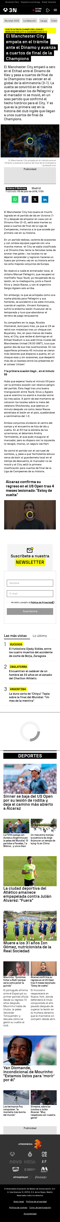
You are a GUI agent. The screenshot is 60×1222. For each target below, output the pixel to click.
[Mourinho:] (16, 968)
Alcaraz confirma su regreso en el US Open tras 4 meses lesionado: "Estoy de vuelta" (30, 488)
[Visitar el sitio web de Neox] (44, 1154)
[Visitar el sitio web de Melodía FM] (44, 1169)
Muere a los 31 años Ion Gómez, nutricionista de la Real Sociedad (27, 947)
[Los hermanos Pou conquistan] (16, 1097)
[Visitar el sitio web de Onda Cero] (16, 1169)
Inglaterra (18, 666)
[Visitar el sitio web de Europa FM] (30, 1169)
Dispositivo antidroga (30, 2)
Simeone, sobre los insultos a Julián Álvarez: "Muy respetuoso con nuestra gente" (43, 1112)
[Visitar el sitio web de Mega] (30, 1161)
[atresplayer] (48, 10)
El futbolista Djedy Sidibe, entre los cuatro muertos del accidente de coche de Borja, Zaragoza (30, 652)
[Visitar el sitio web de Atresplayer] (22, 1177)
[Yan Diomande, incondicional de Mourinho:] (30, 1050)
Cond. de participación (40, 1207)
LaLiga (43, 20)
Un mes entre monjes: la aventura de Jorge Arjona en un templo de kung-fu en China (43, 839)
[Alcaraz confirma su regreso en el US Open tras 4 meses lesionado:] (44, 968)
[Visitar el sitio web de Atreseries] (44, 1161)
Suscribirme (30, 611)
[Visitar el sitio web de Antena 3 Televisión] (16, 1154)
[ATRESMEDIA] (30, 1144)
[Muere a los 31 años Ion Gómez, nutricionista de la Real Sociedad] (30, 926)
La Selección (29, 20)
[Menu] (56, 10)
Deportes (30, 755)
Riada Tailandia (49, 2)
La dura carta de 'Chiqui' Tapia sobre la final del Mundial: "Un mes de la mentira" (29, 697)
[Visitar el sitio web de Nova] (16, 1161)
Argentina (18, 689)
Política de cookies (18, 1207)
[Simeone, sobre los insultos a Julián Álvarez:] (44, 1097)
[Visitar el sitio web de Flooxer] (41, 1177)
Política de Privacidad (42, 602)
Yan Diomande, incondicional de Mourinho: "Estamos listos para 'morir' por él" (29, 1074)
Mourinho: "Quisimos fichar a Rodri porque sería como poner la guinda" (14, 981)
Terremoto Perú (12, 2)
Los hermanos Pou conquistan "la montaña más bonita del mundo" (14, 1110)
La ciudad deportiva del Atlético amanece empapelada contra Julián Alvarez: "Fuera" (27, 894)
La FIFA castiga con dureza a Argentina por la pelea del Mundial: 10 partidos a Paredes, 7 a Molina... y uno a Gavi (15, 841)
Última (38, 10)
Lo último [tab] (40, 636)
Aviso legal (19, 1201)
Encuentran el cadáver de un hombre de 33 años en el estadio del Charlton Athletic (30, 674)
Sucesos (16, 644)
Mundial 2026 (12, 20)
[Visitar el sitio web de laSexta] (30, 1154)
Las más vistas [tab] (15, 636)
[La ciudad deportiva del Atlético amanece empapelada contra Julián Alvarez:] (30, 871)
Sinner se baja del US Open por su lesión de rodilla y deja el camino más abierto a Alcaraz (28, 802)
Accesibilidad (30, 1213)
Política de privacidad (36, 1201)
